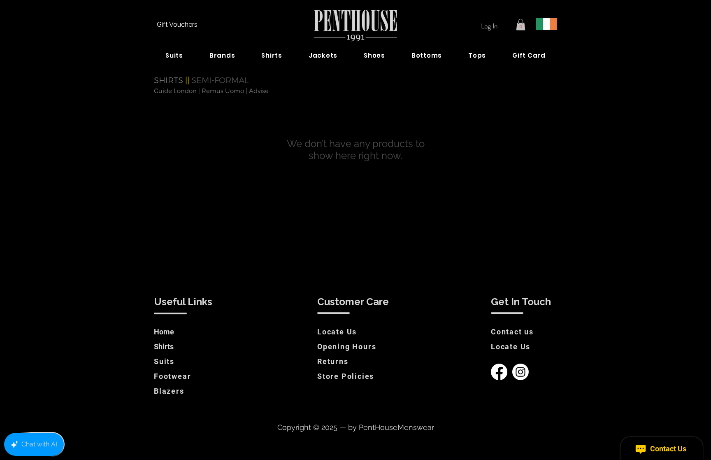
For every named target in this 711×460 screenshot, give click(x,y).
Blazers (169, 391)
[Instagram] (520, 372)
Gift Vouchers (177, 24)
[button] (520, 24)
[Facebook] (499, 372)
